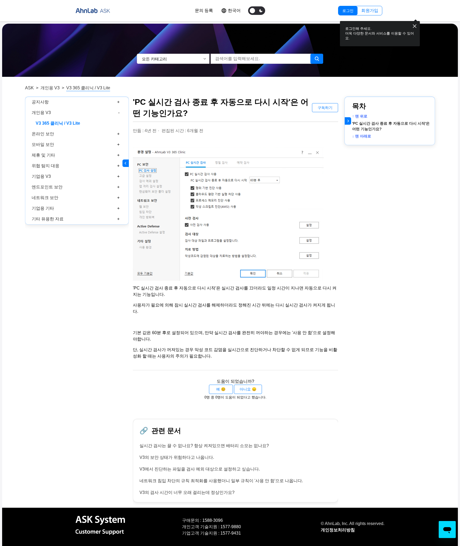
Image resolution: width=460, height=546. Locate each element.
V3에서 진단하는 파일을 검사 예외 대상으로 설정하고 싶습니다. (199, 469)
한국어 (234, 10)
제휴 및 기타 (43, 155)
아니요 (245, 389)
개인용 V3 (50, 88)
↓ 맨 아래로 (361, 136)
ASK (29, 88)
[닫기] (414, 26)
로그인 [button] (348, 11)
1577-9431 (230, 533)
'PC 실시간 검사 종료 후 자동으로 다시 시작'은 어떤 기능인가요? (391, 126)
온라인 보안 (43, 134)
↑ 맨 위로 (359, 116)
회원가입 (369, 10)
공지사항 (40, 102)
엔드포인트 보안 (47, 187)
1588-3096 (212, 520)
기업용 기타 (43, 208)
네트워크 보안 (45, 197)
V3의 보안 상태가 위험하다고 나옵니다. (176, 457)
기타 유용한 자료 (48, 219)
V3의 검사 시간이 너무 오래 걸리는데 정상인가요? (187, 492)
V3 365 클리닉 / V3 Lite (88, 88)
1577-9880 (230, 526)
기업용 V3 (41, 176)
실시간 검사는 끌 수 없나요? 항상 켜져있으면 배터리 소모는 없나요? (204, 445)
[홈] (93, 11)
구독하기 (325, 108)
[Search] (316, 59)
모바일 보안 (43, 144)
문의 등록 (204, 10)
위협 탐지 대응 (45, 165)
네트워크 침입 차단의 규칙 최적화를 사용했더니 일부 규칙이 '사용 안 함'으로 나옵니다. (221, 480)
